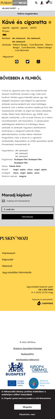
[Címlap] (13, 3)
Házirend (7, 266)
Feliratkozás (27, 216)
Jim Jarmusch (18, 38)
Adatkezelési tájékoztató (27, 359)
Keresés (36, 2)
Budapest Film (21, 159)
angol (15, 169)
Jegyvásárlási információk (17, 272)
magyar (22, 176)
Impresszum (8, 253)
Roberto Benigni (20, 44)
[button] (43, 3)
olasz (30, 169)
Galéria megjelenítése (27, 13)
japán (23, 169)
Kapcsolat (7, 259)
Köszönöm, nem (27, 414)
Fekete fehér (15, 166)
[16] (50, 23)
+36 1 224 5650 (45, 289)
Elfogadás (27, 407)
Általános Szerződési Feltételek (27, 348)
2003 (33, 27)
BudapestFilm (27, 354)
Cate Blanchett (36, 44)
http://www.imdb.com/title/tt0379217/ (4, 35)
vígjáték (6, 27)
